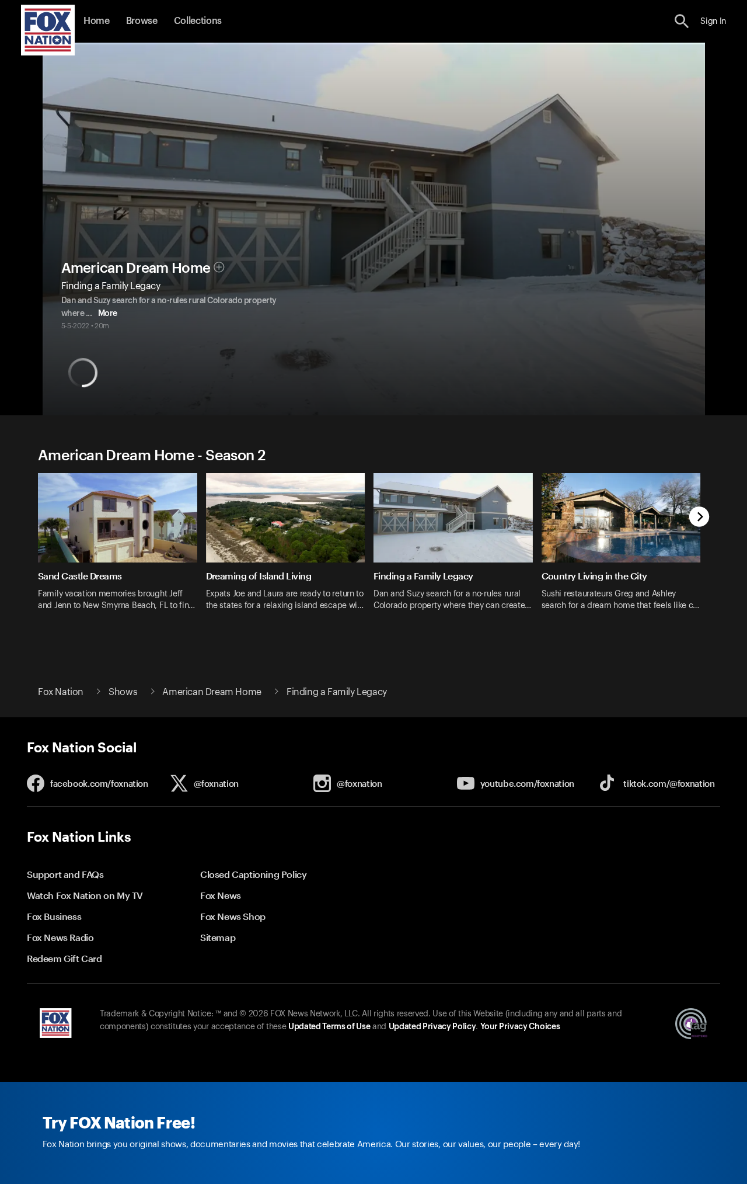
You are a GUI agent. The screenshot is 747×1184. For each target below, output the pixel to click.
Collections (198, 21)
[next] (699, 517)
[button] (682, 21)
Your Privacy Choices (520, 1027)
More (107, 314)
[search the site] (682, 21)
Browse (142, 21)
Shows (123, 692)
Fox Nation (60, 692)
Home (96, 21)
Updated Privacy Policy (432, 1027)
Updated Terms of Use (329, 1027)
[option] (122, 549)
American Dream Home (136, 268)
